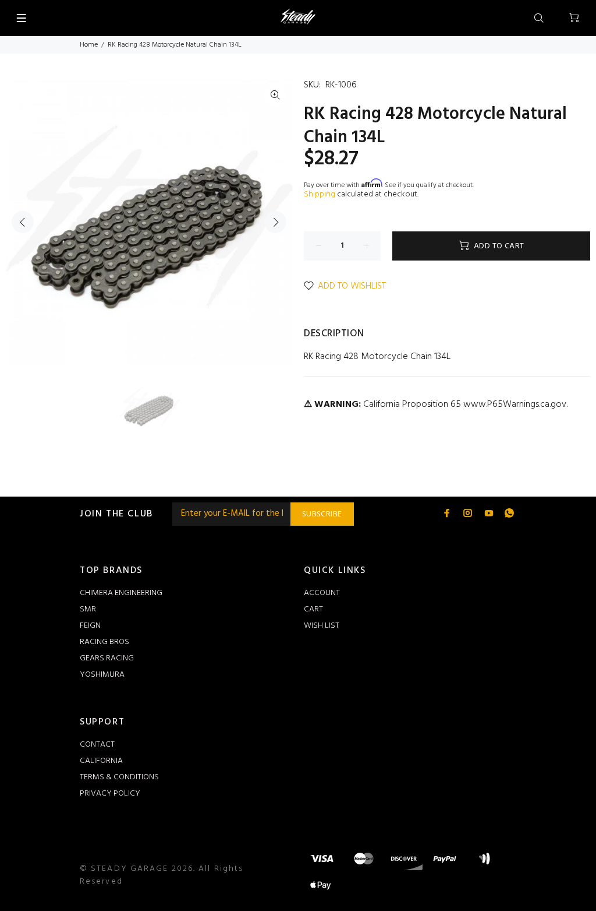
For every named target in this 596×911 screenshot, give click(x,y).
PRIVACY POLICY (110, 793)
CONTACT (97, 744)
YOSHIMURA (102, 674)
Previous (23, 222)
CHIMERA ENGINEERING (121, 593)
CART (313, 609)
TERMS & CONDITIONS (119, 777)
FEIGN (90, 625)
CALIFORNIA (101, 761)
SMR (88, 609)
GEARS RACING (107, 658)
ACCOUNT (322, 593)
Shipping (319, 194)
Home (89, 45)
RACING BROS (104, 642)
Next (275, 222)
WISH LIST (321, 625)
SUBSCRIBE (322, 514)
